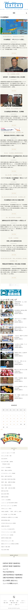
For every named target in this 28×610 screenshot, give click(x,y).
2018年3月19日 (13, 42)
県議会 (14, 258)
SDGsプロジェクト (6, 540)
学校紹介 (4, 464)
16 (3, 421)
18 (10, 421)
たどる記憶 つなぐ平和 (7, 514)
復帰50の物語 (5, 537)
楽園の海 (3, 526)
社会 (11, 36)
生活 (2, 458)
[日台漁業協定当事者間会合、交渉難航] (14, 100)
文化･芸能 (4, 485)
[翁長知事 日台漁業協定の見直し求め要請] (14, 64)
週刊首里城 (4, 520)
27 (17, 424)
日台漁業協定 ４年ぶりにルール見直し (14, 39)
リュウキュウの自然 (6, 529)
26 (14, 424)
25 (10, 424)
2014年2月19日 (13, 160)
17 (7, 421)
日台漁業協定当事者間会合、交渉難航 (14, 111)
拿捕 (16, 260)
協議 (9, 217)
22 (24, 421)
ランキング (22, 602)
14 (20, 418)
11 (10, 418)
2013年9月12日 (13, 202)
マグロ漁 (20, 174)
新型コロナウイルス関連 (7, 543)
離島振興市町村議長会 (19, 152)
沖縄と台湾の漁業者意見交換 (14, 241)
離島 (22, 132)
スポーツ (3, 467)
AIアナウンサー (5, 535)
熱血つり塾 (4, 546)
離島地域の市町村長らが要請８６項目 (14, 135)
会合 (12, 108)
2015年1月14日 (13, 114)
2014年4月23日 (13, 138)
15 (24, 418)
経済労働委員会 (19, 258)
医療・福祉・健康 (6, 482)
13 (17, 418)
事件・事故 (4, 470)
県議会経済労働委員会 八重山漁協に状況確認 (14, 264)
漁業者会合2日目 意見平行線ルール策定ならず (14, 220)
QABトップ (17, 604)
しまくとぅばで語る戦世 (7, 502)
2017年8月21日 (13, 79)
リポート (3, 499)
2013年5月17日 (13, 223)
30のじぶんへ (5, 508)
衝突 (24, 196)
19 (14, 421)
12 (14, 418)
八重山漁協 (24, 258)
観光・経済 (6, 132)
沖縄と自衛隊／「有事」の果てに (10, 511)
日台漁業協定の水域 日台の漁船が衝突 (14, 200)
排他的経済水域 (15, 36)
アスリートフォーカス (7, 532)
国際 (7, 108)
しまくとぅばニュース (7, 452)
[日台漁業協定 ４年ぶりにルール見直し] (14, 26)
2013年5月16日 (13, 243)
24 (7, 424)
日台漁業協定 (21, 36)
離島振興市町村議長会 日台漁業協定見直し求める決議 (14, 156)
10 (7, 418)
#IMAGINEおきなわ (6, 523)
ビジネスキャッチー (6, 473)
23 (3, 424)
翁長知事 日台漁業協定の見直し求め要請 (14, 77)
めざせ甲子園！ (5, 461)
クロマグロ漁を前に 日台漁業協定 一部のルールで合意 (14, 178)
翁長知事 (17, 73)
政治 (8, 73)
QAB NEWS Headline (16, 608)
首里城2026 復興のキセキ (8, 517)
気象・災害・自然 (6, 488)
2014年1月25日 (13, 182)
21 (20, 421)
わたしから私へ (5, 455)
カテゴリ (10, 604)
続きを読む (14, 53)
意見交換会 (13, 217)
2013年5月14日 (13, 266)
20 (17, 421)
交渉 (20, 108)
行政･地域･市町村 (6, 36)
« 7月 (1, 429)
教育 (2, 490)
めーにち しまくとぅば (7, 505)
